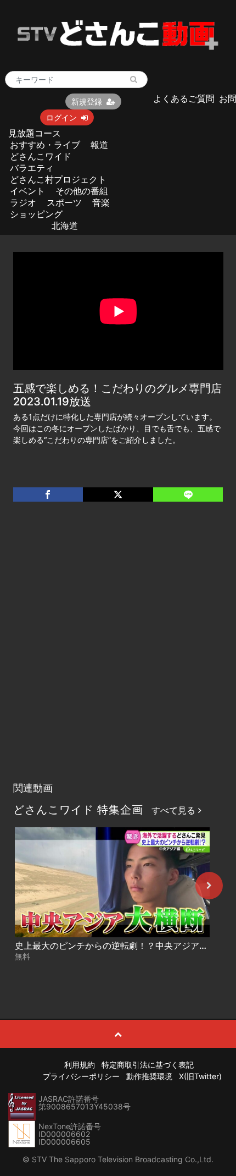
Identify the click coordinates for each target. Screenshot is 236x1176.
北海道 (65, 225)
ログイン (61, 117)
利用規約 (79, 1064)
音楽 (101, 202)
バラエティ (32, 167)
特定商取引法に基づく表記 (148, 1064)
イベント (27, 190)
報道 (99, 144)
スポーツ (64, 202)
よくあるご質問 (184, 98)
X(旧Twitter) (200, 1076)
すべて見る (174, 810)
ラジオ (23, 202)
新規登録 (86, 101)
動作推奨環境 (149, 1076)
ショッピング (36, 213)
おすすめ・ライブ (45, 144)
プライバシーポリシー (81, 1076)
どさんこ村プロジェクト (58, 179)
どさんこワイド (40, 156)
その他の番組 (81, 190)
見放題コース (34, 133)
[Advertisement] (118, 653)
